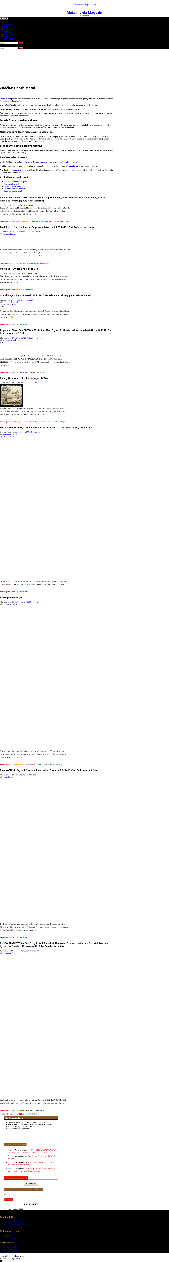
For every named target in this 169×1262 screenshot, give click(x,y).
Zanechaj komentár (7, 221)
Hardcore (44, 221)
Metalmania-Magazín (84, 12)
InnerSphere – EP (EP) (11, 597)
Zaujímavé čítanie (11, 1250)
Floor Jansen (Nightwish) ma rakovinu (21, 1126)
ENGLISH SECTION (11, 1252)
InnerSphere (19, 764)
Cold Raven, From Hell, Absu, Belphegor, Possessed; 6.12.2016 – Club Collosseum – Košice (48, 227)
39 (23, 1114)
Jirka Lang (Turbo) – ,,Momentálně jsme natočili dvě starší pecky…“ (31, 1163)
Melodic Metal (54, 221)
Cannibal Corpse (69, 162)
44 (28, 1114)
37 (18, 1114)
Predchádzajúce (6, 1114)
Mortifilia (18, 290)
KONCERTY (8, 30)
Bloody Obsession (21, 422)
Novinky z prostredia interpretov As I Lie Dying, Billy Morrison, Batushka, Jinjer (32, 1170)
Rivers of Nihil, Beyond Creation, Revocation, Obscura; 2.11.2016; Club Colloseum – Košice (49, 770)
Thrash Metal (44, 263)
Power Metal (65, 221)
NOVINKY (8, 25)
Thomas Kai (32, 205)
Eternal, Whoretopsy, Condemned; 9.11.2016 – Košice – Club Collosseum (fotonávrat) (46, 427)
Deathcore (34, 372)
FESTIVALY (8, 32)
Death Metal (35, 221)
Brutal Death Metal (27, 1110)
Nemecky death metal (12, 186)
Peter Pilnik (35, 232)
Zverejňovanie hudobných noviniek (18, 1224)
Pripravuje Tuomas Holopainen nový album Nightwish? (28, 1122)
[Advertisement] (84, 64)
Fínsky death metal (11, 184)
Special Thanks (10, 1238)
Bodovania (8, 1236)
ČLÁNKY (7, 27)
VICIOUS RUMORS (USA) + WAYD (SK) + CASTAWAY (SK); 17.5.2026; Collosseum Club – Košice (33, 1151)
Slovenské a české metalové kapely (53, 422)
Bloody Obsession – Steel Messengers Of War (24, 378)
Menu (5, 18)
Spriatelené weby (11, 1247)
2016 (16, 263)
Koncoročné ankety (22, 221)
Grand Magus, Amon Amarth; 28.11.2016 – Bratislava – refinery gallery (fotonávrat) (45, 295)
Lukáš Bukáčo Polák (35, 338)
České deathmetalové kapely (15, 181)
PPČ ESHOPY (9, 39)
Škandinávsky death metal (14, 189)
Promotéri (8, 1226)
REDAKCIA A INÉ (10, 34)
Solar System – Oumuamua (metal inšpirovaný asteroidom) (29, 1124)
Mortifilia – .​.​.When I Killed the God (19, 268)
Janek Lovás (33, 273)
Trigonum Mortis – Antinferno (18, 1129)
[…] (34, 214)
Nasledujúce (34, 1114)
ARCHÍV (7, 37)
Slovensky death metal (13, 191)
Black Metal (24, 263)
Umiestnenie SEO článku (13, 1222)
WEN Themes (20, 1258)
